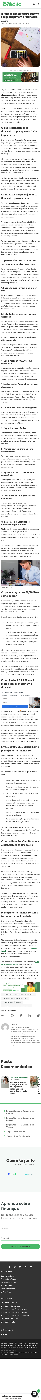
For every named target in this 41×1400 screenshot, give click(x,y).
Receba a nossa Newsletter (15, 706)
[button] (16, 692)
